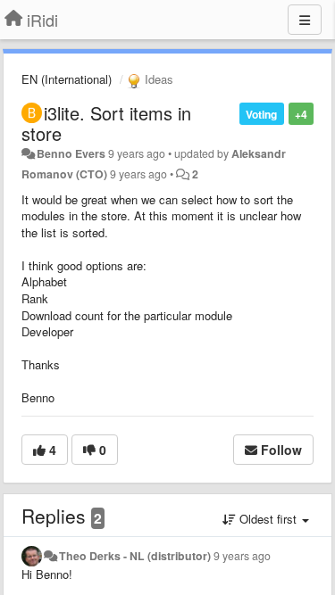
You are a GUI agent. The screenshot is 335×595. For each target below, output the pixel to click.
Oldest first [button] (268, 518)
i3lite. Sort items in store (106, 123)
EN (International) (66, 78)
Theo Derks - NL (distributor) (135, 556)
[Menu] (305, 19)
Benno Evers (71, 153)
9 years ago (242, 556)
